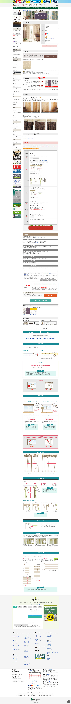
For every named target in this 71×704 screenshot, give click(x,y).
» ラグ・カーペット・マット (17, 655)
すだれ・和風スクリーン (16, 91)
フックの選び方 (32, 338)
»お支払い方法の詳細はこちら (27, 254)
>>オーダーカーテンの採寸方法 (47, 273)
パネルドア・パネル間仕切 (17, 112)
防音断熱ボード (15, 128)
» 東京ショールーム (38, 635)
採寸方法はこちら (44, 160)
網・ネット (14, 131)
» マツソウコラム (49, 635)
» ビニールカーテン (26, 637)
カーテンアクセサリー (16, 80)
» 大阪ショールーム (38, 640)
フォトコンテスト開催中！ (53, 7)
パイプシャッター (15, 118)
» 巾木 (13, 662)
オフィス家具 (15, 142)
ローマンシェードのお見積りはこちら (28, 138)
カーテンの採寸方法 (16, 27)
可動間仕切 (14, 117)
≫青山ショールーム (17, 180)
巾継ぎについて (45, 338)
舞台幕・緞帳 (15, 70)
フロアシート (15, 102)
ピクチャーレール (15, 126)
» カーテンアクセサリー (16, 636)
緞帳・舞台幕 (15, 120)
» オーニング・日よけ (27, 659)
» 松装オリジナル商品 (27, 663)
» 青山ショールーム (38, 636)
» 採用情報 (48, 658)
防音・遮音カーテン (16, 57)
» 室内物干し (26, 650)
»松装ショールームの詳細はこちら (35, 604)
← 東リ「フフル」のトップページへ (40, 300)
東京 (15, 606)
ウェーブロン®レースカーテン (17, 54)
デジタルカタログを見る (52, 280)
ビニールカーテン (15, 65)
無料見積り (36, 242)
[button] (35, 681)
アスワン (16, 38)
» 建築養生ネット (26, 657)
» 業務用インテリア (26, 664)
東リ (16, 41)
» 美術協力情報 (49, 648)
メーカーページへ (43, 280)
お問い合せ (50, 295)
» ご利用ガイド (49, 644)
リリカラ (16, 35)
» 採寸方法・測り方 (49, 636)
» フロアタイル (15, 658)
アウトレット (15, 147)
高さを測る (49, 332)
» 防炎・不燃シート (26, 656)
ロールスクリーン (15, 86)
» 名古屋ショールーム (38, 639)
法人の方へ (41, 7)
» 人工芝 (25, 660)
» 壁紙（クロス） (26, 645)
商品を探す (15, 7)
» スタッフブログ (49, 649)
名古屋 (30, 606)
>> (37, 671)
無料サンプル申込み (50, 56)
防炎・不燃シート (15, 136)
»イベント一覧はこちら (53, 621)
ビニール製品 (15, 110)
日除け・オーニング (16, 134)
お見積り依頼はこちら (49, 45)
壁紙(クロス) (15, 123)
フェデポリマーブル (18, 43)
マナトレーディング (18, 48)
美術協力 (46, 7)
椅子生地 (14, 145)
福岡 (40, 606)
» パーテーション (26, 641)
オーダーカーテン (15, 75)
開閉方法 (27, 338)
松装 (23, 10)
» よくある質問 (49, 645)
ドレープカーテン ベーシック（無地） (17, 62)
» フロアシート (15, 659)
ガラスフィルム (15, 93)
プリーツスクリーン (16, 88)
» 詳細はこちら (33, 683)
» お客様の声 (37, 651)
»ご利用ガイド (37, 237)
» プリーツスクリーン (16, 645)
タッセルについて (39, 338)
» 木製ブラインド (15, 640)
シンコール (17, 36)
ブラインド (14, 81)
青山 (20, 606)
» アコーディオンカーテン (27, 638)
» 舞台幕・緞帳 (26, 646)
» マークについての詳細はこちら (49, 38)
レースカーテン (15, 64)
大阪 (35, 606)
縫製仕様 (52, 338)
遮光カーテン (15, 51)
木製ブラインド (15, 83)
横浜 (25, 606)
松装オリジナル (17, 30)
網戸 (13, 94)
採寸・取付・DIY (27, 7)
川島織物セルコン (17, 33)
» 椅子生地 (25, 661)
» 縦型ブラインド (15, 641)
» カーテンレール (15, 637)
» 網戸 (13, 652)
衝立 (13, 115)
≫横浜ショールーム (17, 181)
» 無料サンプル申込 (49, 641)
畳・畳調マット (15, 104)
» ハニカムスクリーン (16, 646)
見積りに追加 (40, 227)
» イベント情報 (37, 643)
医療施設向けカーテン (16, 67)
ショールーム (21, 7)
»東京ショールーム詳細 (35, 615)
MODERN (38, 10)
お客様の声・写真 (35, 7)
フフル (35, 10)
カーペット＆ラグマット (16, 99)
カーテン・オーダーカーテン (28, 10)
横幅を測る (31, 332)
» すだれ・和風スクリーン (16, 649)
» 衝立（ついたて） (26, 642)
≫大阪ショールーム (17, 183)
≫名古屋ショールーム (17, 182)
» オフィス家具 (26, 651)
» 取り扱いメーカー (49, 659)
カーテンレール (15, 78)
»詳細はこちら (48, 674)
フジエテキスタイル (18, 46)
